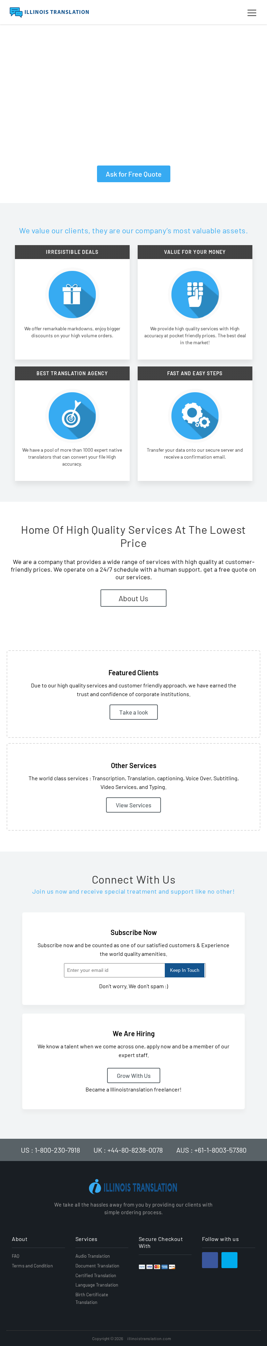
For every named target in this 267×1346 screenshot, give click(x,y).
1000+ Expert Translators (166, 139)
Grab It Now (72, 344)
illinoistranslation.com (149, 1338)
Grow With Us (134, 1075)
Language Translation (97, 1285)
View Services (133, 804)
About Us (133, 598)
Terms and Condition (32, 1265)
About (19, 1238)
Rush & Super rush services (76, 139)
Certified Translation (95, 1275)
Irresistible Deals (72, 252)
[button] (252, 13)
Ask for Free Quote (134, 174)
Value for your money (195, 252)
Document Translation (97, 1265)
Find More (195, 344)
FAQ (15, 1256)
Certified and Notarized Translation (86, 153)
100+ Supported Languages (75, 111)
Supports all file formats (163, 111)
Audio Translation (92, 1256)
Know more (72, 466)
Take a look (195, 466)
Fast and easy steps (195, 373)
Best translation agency (72, 373)
